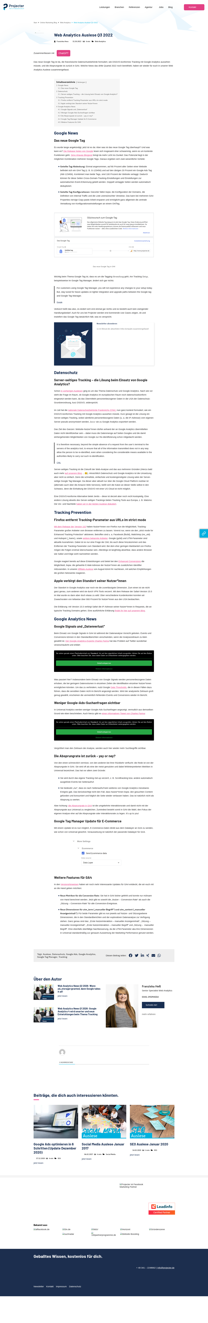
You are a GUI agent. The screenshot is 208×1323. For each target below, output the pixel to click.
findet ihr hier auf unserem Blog (130, 610)
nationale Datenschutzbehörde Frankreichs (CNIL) (92, 410)
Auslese (47, 954)
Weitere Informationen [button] (104, 669)
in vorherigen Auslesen (72, 391)
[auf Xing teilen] (147, 955)
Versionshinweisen (70, 884)
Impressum (61, 1286)
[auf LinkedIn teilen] (142, 955)
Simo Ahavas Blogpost (81, 155)
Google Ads (71, 954)
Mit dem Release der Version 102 (70, 526)
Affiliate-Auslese (85, 569)
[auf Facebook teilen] (130, 955)
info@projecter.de (165, 1268)
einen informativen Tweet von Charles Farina (123, 713)
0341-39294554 (150, 997)
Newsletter (39, 1286)
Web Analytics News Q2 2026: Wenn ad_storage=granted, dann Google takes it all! (79, 988)
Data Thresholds (119, 687)
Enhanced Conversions (129, 561)
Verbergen (81, 82)
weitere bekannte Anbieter (95, 538)
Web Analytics (65, 23)
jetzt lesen (62, 996)
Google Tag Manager (47, 957)
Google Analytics (87, 954)
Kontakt (50, 1286)
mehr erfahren (149, 1014)
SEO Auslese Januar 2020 (149, 1144)
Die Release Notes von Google (78, 151)
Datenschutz (58, 954)
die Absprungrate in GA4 (80, 805)
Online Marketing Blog (48, 23)
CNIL (59, 463)
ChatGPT (63, 53)
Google (59, 302)
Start (35, 23)
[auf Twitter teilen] (136, 955)
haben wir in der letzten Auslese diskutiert (96, 504)
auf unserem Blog (73, 473)
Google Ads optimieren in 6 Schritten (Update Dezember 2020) (55, 1148)
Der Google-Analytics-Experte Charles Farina (87, 641)
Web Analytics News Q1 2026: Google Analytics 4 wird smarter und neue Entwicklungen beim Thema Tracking (78, 1011)
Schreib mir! (151, 1005)
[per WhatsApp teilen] (159, 955)
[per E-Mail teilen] (153, 955)
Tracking (63, 957)
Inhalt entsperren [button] (104, 663)
